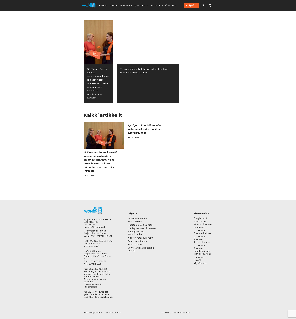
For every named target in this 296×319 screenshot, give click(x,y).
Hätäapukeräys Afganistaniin (136, 233)
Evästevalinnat (113, 312)
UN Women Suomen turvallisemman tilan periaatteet (202, 249)
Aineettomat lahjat (138, 241)
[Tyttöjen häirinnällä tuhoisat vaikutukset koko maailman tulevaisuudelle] (148, 42)
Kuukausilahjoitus (137, 218)
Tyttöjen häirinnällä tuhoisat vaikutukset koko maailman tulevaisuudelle (145, 129)
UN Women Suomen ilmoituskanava (202, 239)
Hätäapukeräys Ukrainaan (142, 228)
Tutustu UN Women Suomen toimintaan (203, 224)
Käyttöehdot (200, 263)
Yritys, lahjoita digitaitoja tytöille (141, 249)
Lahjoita (103, 5)
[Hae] (203, 6)
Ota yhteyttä (200, 218)
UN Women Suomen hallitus (202, 232)
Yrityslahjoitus (135, 244)
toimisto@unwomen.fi (94, 227)
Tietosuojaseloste (93, 312)
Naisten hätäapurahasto (141, 237)
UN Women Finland (200, 258)
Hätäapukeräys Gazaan (140, 225)
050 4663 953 (90, 224)
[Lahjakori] (209, 6)
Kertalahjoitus (135, 221)
